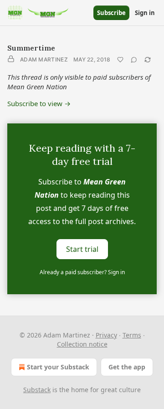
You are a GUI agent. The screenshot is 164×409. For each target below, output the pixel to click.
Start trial (82, 249)
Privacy (106, 335)
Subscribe (111, 13)
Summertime (31, 47)
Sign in (145, 13)
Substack (37, 389)
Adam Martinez (44, 59)
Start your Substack (58, 367)
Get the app (126, 367)
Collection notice (82, 344)
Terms (132, 335)
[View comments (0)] (134, 59)
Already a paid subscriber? (82, 272)
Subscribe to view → (39, 103)
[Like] (120, 59)
